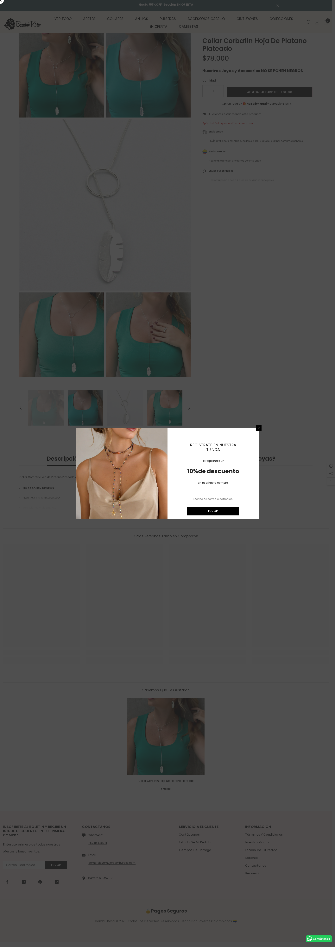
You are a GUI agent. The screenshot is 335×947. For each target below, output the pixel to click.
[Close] (259, 428)
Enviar (213, 511)
